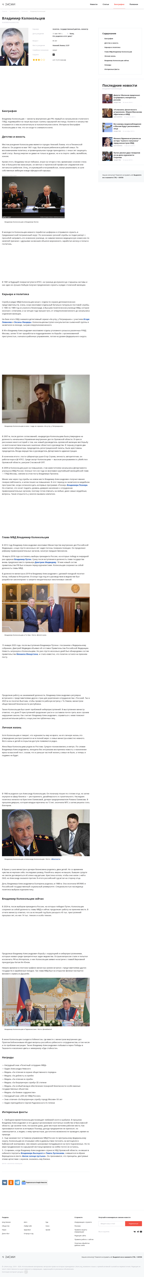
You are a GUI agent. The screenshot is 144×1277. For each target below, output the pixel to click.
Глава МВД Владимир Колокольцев (118, 52)
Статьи (106, 4)
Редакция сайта (80, 1236)
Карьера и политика (112, 47)
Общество (117, 102)
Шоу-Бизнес (118, 117)
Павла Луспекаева (55, 1153)
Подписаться (133, 1224)
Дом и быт (5, 1234)
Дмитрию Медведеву (45, 562)
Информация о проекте (83, 1222)
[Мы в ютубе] (141, 1232)
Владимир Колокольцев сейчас (116, 60)
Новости (94, 4)
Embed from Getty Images (9, 175)
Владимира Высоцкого (32, 1153)
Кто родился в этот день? (62, 36)
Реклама (78, 1226)
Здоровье (27, 1230)
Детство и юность (111, 43)
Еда (47, 1222)
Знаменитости (14, 11)
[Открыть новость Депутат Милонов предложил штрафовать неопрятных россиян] (122, 98)
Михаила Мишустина (27, 654)
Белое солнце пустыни (33, 1156)
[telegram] (17, 1182)
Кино (47, 1226)
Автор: (12, 1163)
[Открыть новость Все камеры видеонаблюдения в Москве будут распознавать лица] (122, 127)
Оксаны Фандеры (22, 322)
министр (84, 29)
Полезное (134, 4)
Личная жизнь (110, 56)
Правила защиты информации (81, 1231)
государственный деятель (70, 29)
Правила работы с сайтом (84, 1239)
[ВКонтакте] (4, 1182)
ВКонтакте (56, 859)
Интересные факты (111, 69)
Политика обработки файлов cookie (82, 1244)
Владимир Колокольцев (37, 11)
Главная (4, 11)
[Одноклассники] (11, 1182)
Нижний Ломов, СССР (61, 45)
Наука (4, 1230)
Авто (25, 1222)
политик (56, 29)
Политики (25, 11)
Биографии (119, 4)
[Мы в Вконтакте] (135, 1232)
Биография (108, 39)
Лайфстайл (28, 1226)
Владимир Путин (22, 559)
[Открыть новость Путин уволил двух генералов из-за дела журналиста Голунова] (122, 156)
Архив (48, 1230)
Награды (107, 65)
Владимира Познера (77, 485)
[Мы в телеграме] (138, 1232)
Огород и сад (28, 1234)
